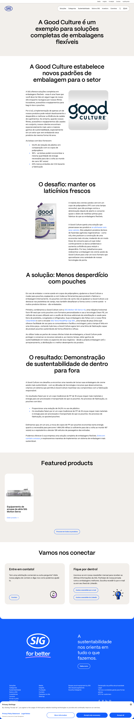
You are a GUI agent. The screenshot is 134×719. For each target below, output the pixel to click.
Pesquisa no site (44, 694)
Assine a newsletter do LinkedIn (86, 597)
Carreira (12, 696)
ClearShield (31, 321)
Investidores (13, 694)
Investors (105, 8)
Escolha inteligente (74, 690)
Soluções (63, 8)
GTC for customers (104, 694)
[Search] (120, 8)
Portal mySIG (14, 699)
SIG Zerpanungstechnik (76, 688)
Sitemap (42, 696)
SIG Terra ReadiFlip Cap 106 (63, 321)
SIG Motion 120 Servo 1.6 (75, 310)
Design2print (13, 701)
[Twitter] (103, 701)
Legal (100, 688)
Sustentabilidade (84, 8)
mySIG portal (126, 1)
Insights (105, 1)
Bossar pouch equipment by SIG (79, 686)
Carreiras (113, 8)
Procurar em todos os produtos (67, 532)
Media (98, 1)
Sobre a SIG (96, 8)
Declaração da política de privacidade (111, 686)
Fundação (111, 1)
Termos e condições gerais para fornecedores (111, 691)
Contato (118, 1)
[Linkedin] (107, 701)
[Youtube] (111, 701)
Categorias (72, 8)
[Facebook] (100, 701)
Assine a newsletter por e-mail (86, 590)
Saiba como (84, 666)
